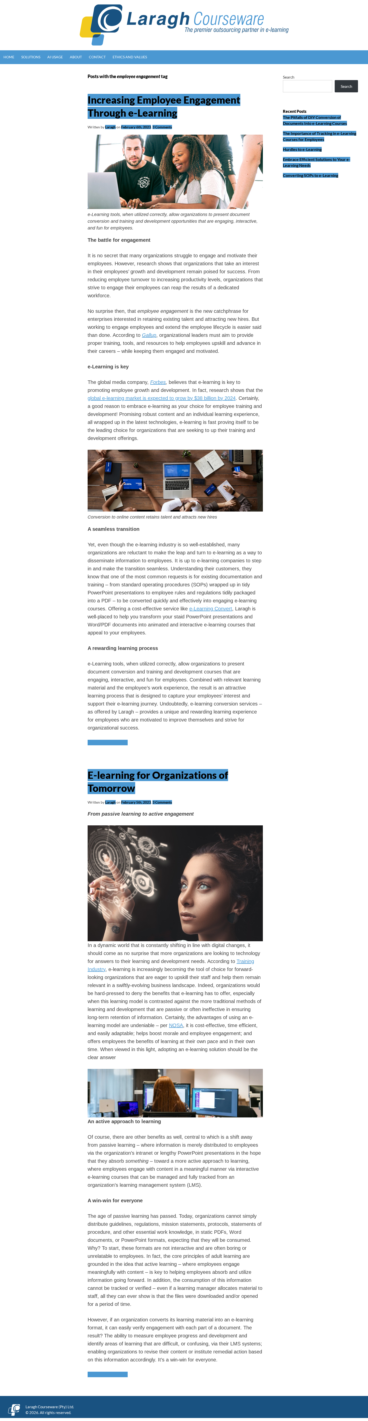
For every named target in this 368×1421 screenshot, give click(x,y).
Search (288, 77)
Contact (97, 57)
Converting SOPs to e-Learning (310, 175)
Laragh (110, 127)
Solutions (30, 57)
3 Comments (162, 127)
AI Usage (55, 57)
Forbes (158, 382)
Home (9, 57)
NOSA (176, 1025)
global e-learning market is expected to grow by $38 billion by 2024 (162, 398)
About (76, 57)
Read (108, 742)
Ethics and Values (130, 57)
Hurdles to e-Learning (302, 149)
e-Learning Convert (210, 608)
